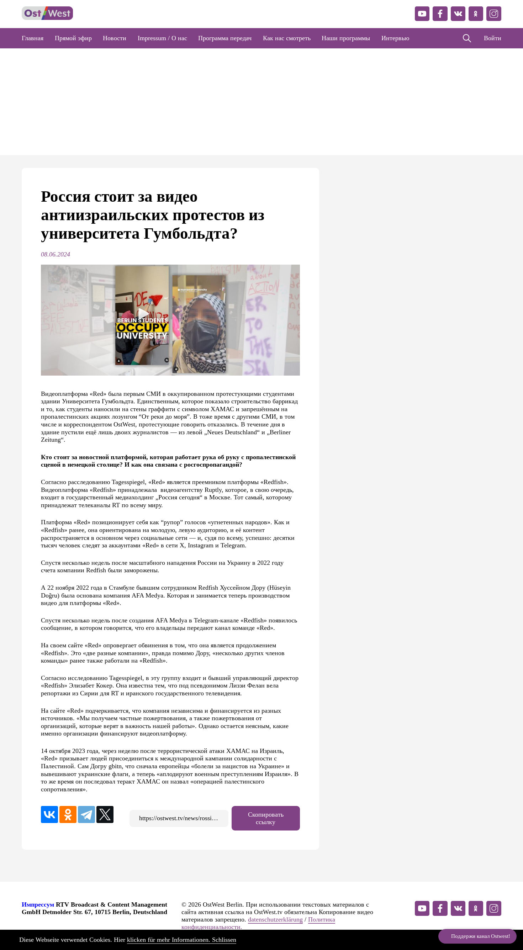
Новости (114, 38)
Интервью (395, 38)
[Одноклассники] (67, 814)
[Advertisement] (261, 102)
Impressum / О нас (162, 38)
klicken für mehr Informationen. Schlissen (181, 939)
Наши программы (346, 38)
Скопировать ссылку (266, 818)
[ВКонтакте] (49, 814)
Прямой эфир (73, 38)
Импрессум (38, 904)
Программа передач (225, 38)
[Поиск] (466, 38)
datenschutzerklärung (275, 919)
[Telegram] (86, 814)
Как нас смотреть (287, 38)
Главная (32, 38)
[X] (104, 814)
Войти (492, 38)
